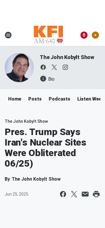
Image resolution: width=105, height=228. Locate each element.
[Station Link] (48, 35)
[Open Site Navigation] (8, 35)
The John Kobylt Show (67, 57)
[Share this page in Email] (85, 194)
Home (14, 99)
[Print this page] (96, 194)
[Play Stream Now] (95, 35)
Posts (35, 99)
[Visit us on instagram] (65, 67)
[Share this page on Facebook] (63, 194)
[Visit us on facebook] (43, 67)
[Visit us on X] (54, 67)
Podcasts (59, 99)
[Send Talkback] (84, 35)
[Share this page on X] (74, 194)
